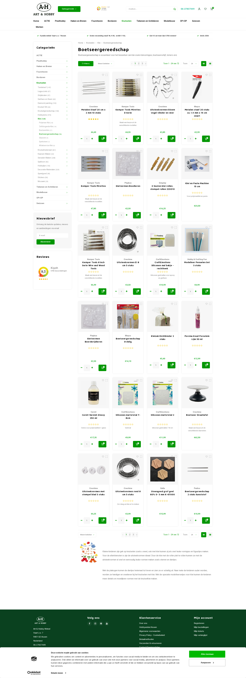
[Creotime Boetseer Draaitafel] (197, 392)
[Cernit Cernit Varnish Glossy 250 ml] (93, 392)
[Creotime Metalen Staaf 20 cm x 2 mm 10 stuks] (93, 87)
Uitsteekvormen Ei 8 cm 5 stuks (128, 264)
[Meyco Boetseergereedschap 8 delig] (128, 316)
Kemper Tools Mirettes (93, 186)
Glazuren (43, 138)
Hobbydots (44, 115)
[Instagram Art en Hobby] (95, 623)
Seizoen (196, 21)
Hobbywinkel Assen (148, 627)
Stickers (43, 177)
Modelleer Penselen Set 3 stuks (197, 264)
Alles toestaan (207, 654)
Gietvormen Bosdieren (128, 186)
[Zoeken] (174, 9)
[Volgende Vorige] (145, 63)
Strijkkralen (44, 95)
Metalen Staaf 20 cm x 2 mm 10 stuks (93, 111)
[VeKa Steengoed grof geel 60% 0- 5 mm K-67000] (162, 469)
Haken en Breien (78, 21)
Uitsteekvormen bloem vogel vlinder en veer (162, 111)
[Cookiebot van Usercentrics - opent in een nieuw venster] (34, 673)
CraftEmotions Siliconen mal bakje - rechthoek (162, 265)
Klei (41, 118)
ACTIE (47, 21)
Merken (39, 27)
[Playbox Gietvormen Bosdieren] (128, 163)
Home (36, 21)
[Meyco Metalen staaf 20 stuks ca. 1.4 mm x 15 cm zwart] (197, 87)
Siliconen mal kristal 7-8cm (128, 416)
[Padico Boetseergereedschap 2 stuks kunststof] (197, 469)
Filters (87, 63)
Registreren (199, 623)
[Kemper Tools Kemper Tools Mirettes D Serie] (128, 87)
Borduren (112, 21)
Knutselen (126, 21)
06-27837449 (187, 9)
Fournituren (97, 21)
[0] (211, 9)
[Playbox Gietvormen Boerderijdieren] (93, 316)
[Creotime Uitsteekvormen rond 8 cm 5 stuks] (128, 469)
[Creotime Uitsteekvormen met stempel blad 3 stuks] (93, 469)
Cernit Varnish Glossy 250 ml (93, 416)
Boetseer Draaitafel (197, 415)
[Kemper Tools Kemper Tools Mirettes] (93, 163)
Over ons (143, 623)
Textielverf (44, 87)
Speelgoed (44, 173)
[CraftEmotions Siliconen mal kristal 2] (162, 392)
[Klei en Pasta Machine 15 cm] (197, 163)
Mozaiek (43, 181)
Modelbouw (169, 21)
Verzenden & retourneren (150, 643)
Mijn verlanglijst (200, 635)
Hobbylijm (44, 165)
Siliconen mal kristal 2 (162, 415)
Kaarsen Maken (46, 154)
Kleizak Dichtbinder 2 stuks (162, 337)
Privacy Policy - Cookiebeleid (152, 635)
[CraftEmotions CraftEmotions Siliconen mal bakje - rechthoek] (162, 240)
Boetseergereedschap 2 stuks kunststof (197, 493)
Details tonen (57, 673)
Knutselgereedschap (48, 111)
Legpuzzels (44, 91)
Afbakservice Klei (47, 145)
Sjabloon (43, 161)
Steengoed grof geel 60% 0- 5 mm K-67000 (162, 493)
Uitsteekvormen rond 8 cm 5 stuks (128, 493)
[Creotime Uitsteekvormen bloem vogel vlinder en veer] (162, 87)
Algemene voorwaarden (149, 631)
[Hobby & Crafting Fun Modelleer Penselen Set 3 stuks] (197, 240)
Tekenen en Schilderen (148, 21)
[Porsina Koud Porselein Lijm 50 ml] (197, 316)
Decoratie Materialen (48, 169)
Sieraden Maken (46, 157)
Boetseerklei (45, 130)
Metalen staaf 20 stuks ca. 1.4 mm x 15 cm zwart (197, 113)
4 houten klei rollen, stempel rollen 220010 (162, 187)
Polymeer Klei (46, 122)
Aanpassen (206, 662)
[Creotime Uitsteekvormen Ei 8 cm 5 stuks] (128, 240)
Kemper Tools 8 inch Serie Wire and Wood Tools (93, 265)
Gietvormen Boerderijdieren (93, 340)
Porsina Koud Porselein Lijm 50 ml (197, 337)
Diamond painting (47, 103)
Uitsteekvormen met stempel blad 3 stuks (93, 493)
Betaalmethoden (146, 639)
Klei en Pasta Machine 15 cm (197, 185)
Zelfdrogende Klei (47, 126)
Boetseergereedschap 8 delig (128, 340)
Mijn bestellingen (201, 627)
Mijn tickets (199, 631)
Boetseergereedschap (50, 134)
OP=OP (183, 21)
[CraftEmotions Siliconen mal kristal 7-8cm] (128, 392)
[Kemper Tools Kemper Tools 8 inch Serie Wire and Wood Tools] (93, 240)
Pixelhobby (60, 21)
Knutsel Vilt (44, 107)
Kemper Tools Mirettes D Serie (128, 111)
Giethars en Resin (47, 99)
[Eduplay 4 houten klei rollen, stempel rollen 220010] (162, 163)
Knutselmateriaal (47, 150)
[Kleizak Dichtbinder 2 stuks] (162, 316)
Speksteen (44, 141)
